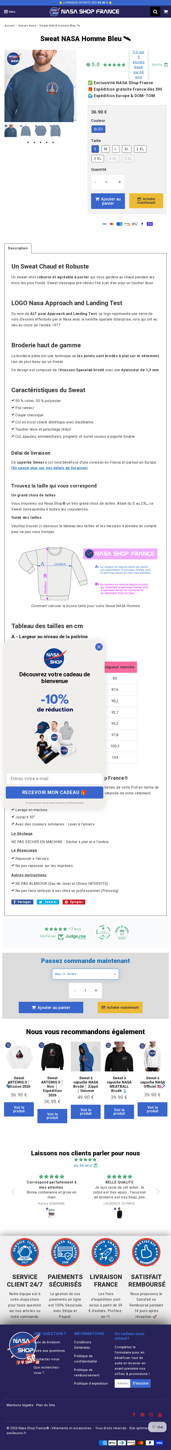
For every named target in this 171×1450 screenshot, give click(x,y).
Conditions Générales (82, 1345)
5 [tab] (53, 142)
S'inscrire (140, 1383)
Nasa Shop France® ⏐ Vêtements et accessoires (55, 1428)
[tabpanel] (10, 130)
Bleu (98, 129)
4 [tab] (47, 142)
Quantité (99, 169)
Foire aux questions (49, 1351)
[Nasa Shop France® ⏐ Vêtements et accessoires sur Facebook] (134, 1415)
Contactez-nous (46, 1359)
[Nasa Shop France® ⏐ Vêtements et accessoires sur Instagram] (151, 1415)
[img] (85, 1160)
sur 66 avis (82, 1165)
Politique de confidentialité (85, 1358)
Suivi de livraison (47, 1342)
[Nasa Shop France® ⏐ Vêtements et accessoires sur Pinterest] (143, 1415)
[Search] (155, 11)
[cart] (166, 11)
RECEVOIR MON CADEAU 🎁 (54, 792)
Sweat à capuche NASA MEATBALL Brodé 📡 (119, 1084)
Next (71, 85)
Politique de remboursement (87, 1372)
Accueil (9, 25)
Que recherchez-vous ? (47, 1370)
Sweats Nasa (27, 25)
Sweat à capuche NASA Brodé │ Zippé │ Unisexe (85, 1084)
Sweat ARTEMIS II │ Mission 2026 (19, 1082)
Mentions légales (20, 1405)
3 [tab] (40, 142)
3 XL (98, 158)
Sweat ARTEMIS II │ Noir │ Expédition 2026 (52, 1086)
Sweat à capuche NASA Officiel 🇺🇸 (152, 1082)
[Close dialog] (99, 647)
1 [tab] (28, 142)
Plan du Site (45, 1405)
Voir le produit (19, 1109)
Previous (9, 85)
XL (126, 149)
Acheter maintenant (146, 201)
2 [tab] (34, 142)
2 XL (140, 149)
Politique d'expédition (91, 1383)
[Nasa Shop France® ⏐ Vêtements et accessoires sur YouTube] (160, 1415)
